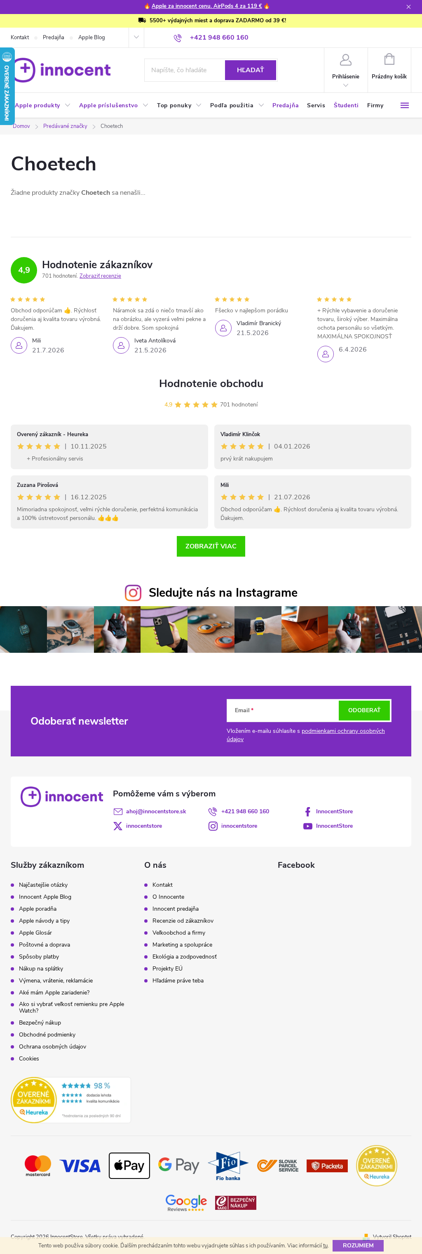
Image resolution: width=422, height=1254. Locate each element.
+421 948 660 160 (245, 811)
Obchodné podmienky (47, 1035)
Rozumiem (358, 1245)
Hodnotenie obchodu (211, 383)
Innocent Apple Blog (45, 897)
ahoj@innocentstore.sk (156, 811)
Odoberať (364, 710)
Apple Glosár (35, 933)
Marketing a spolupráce (182, 945)
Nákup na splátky (41, 969)
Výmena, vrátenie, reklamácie (56, 981)
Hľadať (250, 70)
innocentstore (144, 826)
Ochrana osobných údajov (52, 1047)
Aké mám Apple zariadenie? (54, 993)
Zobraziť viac (211, 546)
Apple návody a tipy (44, 921)
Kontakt (20, 37)
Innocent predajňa (175, 909)
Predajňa (53, 37)
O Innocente (168, 897)
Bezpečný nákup (40, 1023)
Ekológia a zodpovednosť (184, 957)
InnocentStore (334, 811)
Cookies (29, 1059)
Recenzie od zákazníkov (182, 921)
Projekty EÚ (167, 969)
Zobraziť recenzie (100, 276)
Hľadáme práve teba (178, 981)
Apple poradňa (37, 909)
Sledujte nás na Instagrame (223, 593)
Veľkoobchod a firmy (178, 933)
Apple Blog (91, 37)
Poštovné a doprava (44, 945)
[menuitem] (43, 105)
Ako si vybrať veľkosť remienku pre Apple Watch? (71, 1007)
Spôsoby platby (39, 957)
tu (325, 1245)
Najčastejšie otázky (43, 885)
